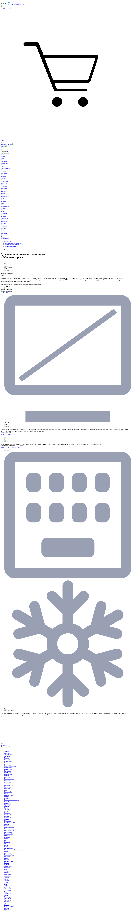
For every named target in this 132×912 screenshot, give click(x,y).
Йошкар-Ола (8, 792)
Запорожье (7, 787)
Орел (5, 840)
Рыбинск (7, 856)
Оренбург (7, 842)
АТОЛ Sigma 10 (5, 292)
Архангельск (8, 754)
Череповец (7, 900)
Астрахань (7, 756)
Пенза (6, 845)
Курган (6, 806)
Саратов (6, 864)
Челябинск (7, 898)
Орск (5, 843)
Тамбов (6, 877)
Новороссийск (8, 834)
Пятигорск (7, 853)
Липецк (6, 809)
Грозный (7, 780)
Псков (6, 851)
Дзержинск (7, 782)
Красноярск (7, 805)
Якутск (6, 908)
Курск (6, 808)
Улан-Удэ (7, 887)
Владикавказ (8, 769)
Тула (5, 884)
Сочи (6, 869)
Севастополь (8, 866)
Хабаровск (7, 893)
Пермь (6, 846)
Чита (5, 903)
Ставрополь (8, 871)
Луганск (6, 811)
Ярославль (7, 909)
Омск (6, 838)
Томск (6, 882)
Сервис (3, 146)
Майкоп (6, 816)
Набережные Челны (10, 822)
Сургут (6, 872)
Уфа (5, 892)
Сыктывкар (7, 874)
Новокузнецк (8, 832)
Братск (6, 763)
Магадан (7, 813)
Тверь (6, 879)
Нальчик (7, 826)
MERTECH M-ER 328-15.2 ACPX (11, 447)
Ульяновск (7, 888)
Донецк (6, 784)
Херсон (6, 895)
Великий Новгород (10, 766)
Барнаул (6, 758)
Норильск (7, 837)
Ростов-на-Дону (9, 855)
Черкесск (7, 901)
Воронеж (7, 777)
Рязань (6, 858)
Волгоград (7, 772)
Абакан (6, 751)
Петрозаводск (8, 848)
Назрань (6, 824)
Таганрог (7, 876)
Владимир (7, 771)
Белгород (7, 759)
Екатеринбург (8, 785)
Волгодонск (8, 774)
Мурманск (7, 821)
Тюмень (6, 885)
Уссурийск (7, 890)
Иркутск (7, 790)
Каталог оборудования (17, 4)
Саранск (6, 863)
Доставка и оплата (6, 144)
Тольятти (7, 880)
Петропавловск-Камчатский (13, 850)
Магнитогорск (8, 814)
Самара (6, 859)
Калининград (8, 795)
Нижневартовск (9, 827)
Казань (6, 793)
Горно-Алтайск (9, 779)
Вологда (6, 775)
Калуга (6, 796)
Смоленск (7, 867)
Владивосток (8, 767)
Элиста (6, 905)
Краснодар (7, 803)
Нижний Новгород (10, 829)
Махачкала (7, 817)
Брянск (6, 764)
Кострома (7, 801)
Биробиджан (8, 761)
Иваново (7, 788)
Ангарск (7, 753)
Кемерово (7, 798)
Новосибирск (8, 835)
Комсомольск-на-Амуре (11, 800)
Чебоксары (7, 897)
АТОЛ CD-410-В (6, 434)
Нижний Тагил (9, 830)
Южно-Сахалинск (9, 906)
